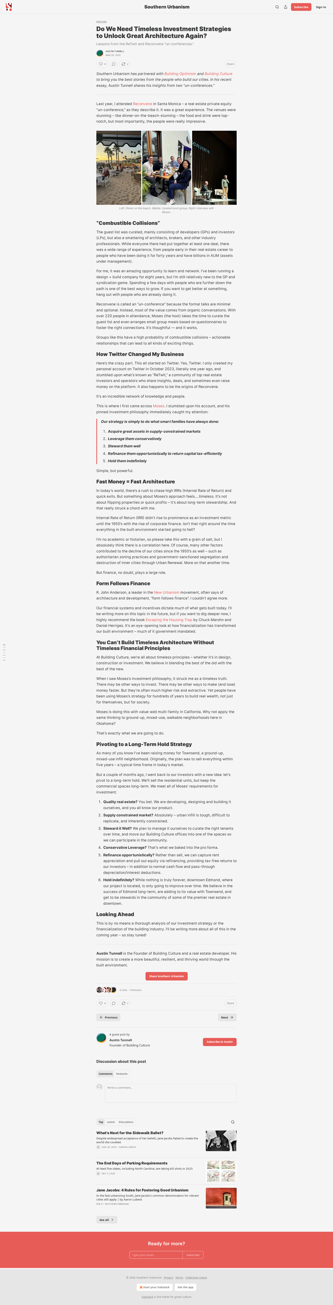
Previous (111, 1017)
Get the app (185, 1287)
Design (101, 22)
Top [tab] (101, 1122)
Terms (179, 1277)
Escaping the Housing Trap (169, 620)
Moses (158, 406)
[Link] (91, 223)
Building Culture (218, 74)
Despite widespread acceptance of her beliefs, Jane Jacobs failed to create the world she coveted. (147, 1140)
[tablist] (113, 1074)
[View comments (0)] (114, 64)
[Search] (277, 7)
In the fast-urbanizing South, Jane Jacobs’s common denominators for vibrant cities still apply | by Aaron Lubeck (147, 1197)
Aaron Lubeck (127, 1147)
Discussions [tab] (126, 1122)
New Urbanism (166, 592)
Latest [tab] (111, 1122)
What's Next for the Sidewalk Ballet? (129, 1133)
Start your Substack (156, 1287)
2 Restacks (135, 990)
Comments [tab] (105, 1074)
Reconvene (142, 104)
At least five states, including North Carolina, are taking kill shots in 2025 (144, 1168)
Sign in (321, 7)
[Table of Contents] (4, 652)
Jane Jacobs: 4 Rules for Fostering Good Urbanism (142, 1190)
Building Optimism (180, 74)
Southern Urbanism (117, 1204)
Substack (147, 1297)
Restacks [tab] (121, 1074)
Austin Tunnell (115, 51)
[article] (166, 1142)
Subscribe (301, 7)
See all (104, 1220)
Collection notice (196, 1277)
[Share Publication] (285, 7)
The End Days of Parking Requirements (131, 1163)
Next (224, 1017)
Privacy (168, 1277)
